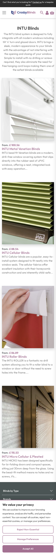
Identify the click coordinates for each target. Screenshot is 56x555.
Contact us (37, 2)
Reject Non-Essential (28, 529)
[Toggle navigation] (4, 13)
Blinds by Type (11, 490)
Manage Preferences (28, 539)
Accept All (28, 548)
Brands (7, 499)
